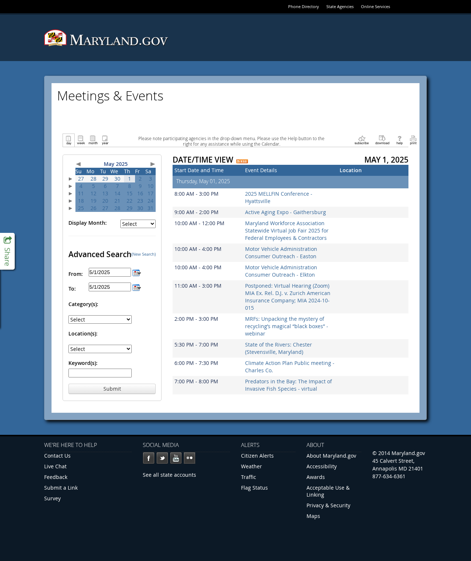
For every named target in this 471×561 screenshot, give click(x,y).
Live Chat (55, 466)
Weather (251, 466)
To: (72, 288)
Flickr (189, 458)
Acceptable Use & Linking (328, 491)
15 (129, 193)
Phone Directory (303, 6)
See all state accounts (169, 474)
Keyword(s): (83, 362)
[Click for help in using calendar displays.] (399, 139)
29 (105, 178)
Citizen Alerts (257, 455)
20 (105, 200)
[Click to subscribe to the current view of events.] (361, 139)
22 (129, 200)
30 (117, 178)
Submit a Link (61, 487)
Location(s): (83, 333)
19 (93, 200)
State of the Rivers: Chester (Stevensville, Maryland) (278, 348)
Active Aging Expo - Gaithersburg (285, 212)
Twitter (162, 458)
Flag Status (254, 487)
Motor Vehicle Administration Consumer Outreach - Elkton (281, 271)
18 (81, 200)
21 (117, 200)
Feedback (55, 476)
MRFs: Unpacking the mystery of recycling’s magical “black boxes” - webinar (286, 326)
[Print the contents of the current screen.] (413, 139)
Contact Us (57, 455)
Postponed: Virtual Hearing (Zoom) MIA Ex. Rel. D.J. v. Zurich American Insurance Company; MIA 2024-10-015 (287, 296)
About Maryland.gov (331, 455)
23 (140, 200)
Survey (52, 498)
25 (81, 208)
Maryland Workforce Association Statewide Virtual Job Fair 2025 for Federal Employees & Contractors (287, 230)
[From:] (136, 272)
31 (150, 208)
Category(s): (83, 304)
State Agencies (340, 6)
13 (105, 193)
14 (117, 193)
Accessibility (322, 466)
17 (150, 193)
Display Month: (87, 222)
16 (140, 193)
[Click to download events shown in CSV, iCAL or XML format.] (382, 139)
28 (93, 178)
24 (150, 200)
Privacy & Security (328, 505)
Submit (112, 388)
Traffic (248, 476)
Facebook (149, 458)
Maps (313, 515)
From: (75, 273)
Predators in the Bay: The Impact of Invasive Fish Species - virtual (288, 385)
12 (93, 193)
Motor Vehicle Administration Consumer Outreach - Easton (281, 252)
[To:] (136, 286)
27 (81, 178)
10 (150, 185)
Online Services (375, 6)
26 (93, 208)
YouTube (176, 458)
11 (81, 193)
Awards (316, 476)
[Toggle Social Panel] (7, 251)
